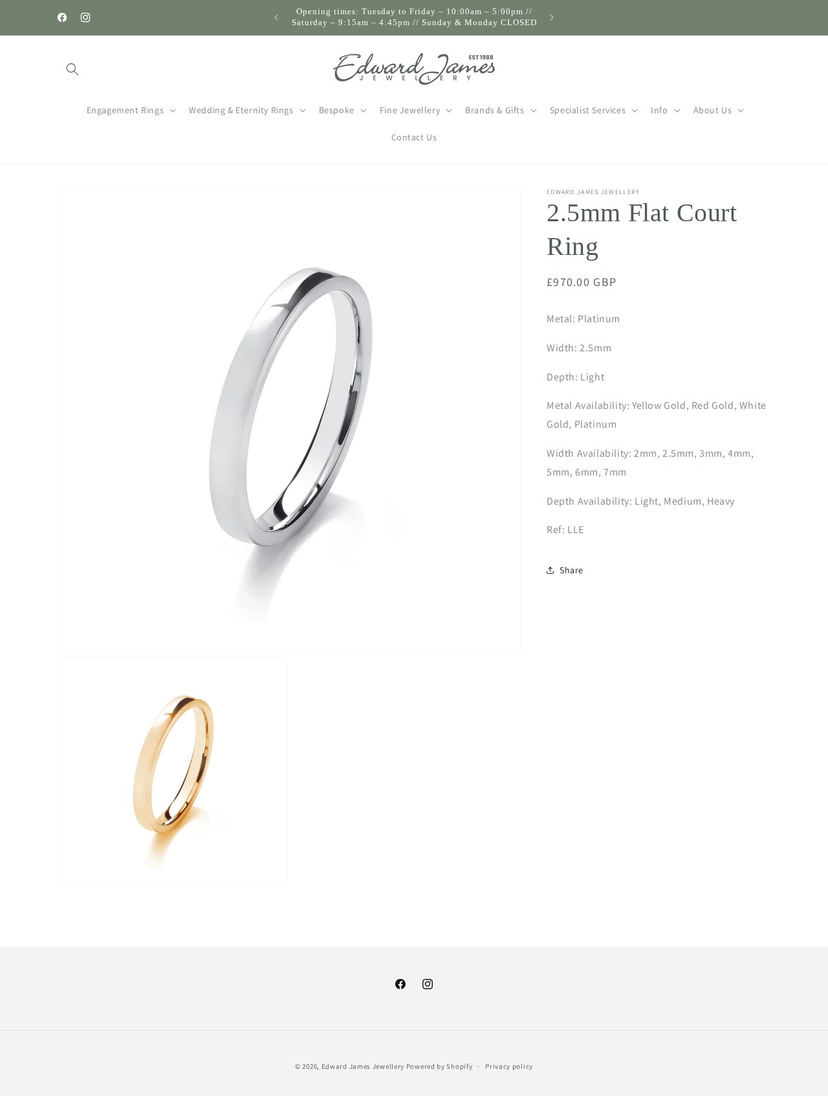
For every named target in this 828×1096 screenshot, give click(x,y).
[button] (72, 69)
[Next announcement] (552, 17)
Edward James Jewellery (363, 1066)
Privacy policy (509, 1065)
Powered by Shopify (439, 1066)
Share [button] (571, 569)
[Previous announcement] (276, 17)
